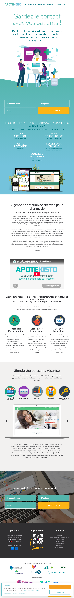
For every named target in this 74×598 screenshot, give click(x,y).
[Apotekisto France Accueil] (25, 4)
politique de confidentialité (31, 590)
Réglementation (59, 543)
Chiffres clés (59, 545)
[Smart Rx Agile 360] (36, 572)
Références (41, 5)
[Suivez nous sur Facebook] (12, 548)
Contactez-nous (59, 547)
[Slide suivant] (37, 421)
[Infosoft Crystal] (20, 572)
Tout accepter (60, 587)
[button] (37, 250)
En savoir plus (60, 5)
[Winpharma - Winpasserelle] (34, 568)
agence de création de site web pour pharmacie (45, 220)
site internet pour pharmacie (46, 233)
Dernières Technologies (59, 329)
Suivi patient (23, 398)
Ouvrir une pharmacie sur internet (59, 537)
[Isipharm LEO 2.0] (63, 568)
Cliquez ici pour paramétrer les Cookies (15, 593)
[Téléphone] (37, 542)
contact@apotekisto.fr (14, 545)
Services (50, 5)
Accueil (59, 535)
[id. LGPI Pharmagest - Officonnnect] (48, 568)
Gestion (37, 398)
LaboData (46, 448)
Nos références (59, 541)
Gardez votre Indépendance (37, 329)
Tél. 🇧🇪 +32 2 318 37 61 (14, 541)
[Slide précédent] (6, 421)
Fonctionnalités (59, 539)
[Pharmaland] (57, 572)
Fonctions (32, 5)
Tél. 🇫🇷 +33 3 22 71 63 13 (14, 539)
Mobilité (51, 398)
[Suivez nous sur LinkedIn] (16, 548)
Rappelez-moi (54, 111)
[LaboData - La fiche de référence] (16, 568)
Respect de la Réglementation (15, 329)
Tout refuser (60, 592)
